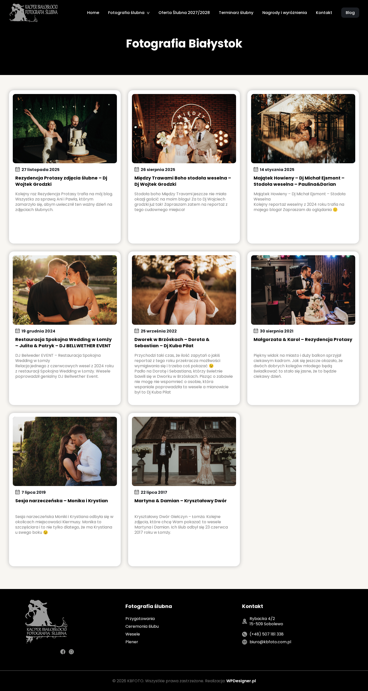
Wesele (132, 634)
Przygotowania (140, 619)
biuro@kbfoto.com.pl (270, 642)
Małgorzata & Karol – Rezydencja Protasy (303, 339)
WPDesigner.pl (241, 681)
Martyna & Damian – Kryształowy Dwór (180, 501)
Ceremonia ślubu (142, 626)
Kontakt (324, 13)
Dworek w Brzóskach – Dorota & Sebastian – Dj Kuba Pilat (172, 342)
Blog (350, 13)
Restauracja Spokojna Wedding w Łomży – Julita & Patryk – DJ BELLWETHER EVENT (63, 342)
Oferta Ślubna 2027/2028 (184, 13)
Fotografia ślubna (126, 13)
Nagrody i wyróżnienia (284, 13)
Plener (131, 642)
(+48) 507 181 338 (267, 634)
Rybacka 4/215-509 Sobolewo (266, 621)
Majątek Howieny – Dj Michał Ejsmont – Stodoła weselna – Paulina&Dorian (299, 181)
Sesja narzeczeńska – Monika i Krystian (61, 501)
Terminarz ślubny (236, 13)
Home (93, 13)
